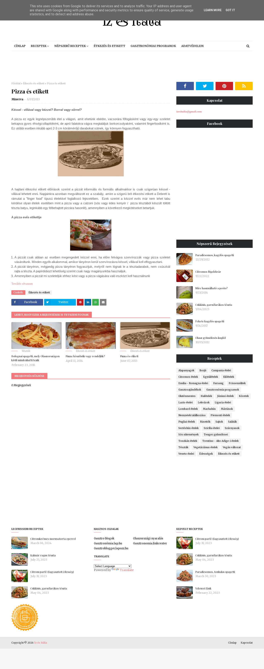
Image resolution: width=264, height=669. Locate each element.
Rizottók (205, 421)
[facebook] (185, 86)
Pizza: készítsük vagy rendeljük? (85, 356)
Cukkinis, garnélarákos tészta (213, 304)
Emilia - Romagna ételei (193, 383)
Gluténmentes (187, 396)
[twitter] (204, 86)
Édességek (206, 453)
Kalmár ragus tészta (43, 555)
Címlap (232, 642)
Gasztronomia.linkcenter (150, 543)
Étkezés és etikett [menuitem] (109, 46)
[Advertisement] (132, 66)
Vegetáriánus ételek (205, 447)
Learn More (213, 10)
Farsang (218, 383)
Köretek (244, 396)
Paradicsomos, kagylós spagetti (214, 255)
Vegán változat (232, 447)
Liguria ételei (223, 402)
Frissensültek (237, 383)
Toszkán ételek (187, 440)
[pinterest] (224, 86)
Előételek (228, 376)
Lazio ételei (185, 402)
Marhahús (209, 408)
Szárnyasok (232, 428)
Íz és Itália (40, 642)
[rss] (244, 86)
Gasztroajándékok (189, 389)
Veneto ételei (186, 453)
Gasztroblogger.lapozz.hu (111, 548)
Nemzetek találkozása (191, 415)
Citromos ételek (188, 376)
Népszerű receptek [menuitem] (70, 46)
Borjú (202, 370)
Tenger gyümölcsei (216, 434)
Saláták (232, 421)
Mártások (227, 408)
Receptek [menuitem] (38, 46)
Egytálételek (210, 376)
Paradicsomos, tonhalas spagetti (215, 571)
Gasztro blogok (104, 538)
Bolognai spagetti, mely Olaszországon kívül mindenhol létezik (35, 358)
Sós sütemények (188, 434)
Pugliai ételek (186, 421)
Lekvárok (204, 402)
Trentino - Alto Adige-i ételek (220, 440)
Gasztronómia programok (222, 389)
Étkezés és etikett (33, 83)
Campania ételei (221, 370)
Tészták (183, 447)
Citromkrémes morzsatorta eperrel (53, 538)
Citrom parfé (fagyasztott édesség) (52, 571)
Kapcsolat (247, 642)
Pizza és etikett (129, 356)
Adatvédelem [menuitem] (192, 46)
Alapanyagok (186, 370)
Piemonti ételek (220, 415)
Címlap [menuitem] (20, 46)
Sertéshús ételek (188, 428)
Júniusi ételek (225, 396)
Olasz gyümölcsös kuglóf (210, 337)
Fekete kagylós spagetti (209, 321)
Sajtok (219, 421)
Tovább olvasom (22, 283)
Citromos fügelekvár (208, 271)
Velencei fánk (203, 588)
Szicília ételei (212, 428)
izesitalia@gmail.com (189, 111)
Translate (127, 570)
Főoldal (15, 83)
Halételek (206, 396)
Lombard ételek (188, 408)
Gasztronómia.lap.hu (108, 543)
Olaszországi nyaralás (148, 538)
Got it (230, 10)
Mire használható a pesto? (211, 288)
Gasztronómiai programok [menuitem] (153, 46)
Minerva (17, 99)
